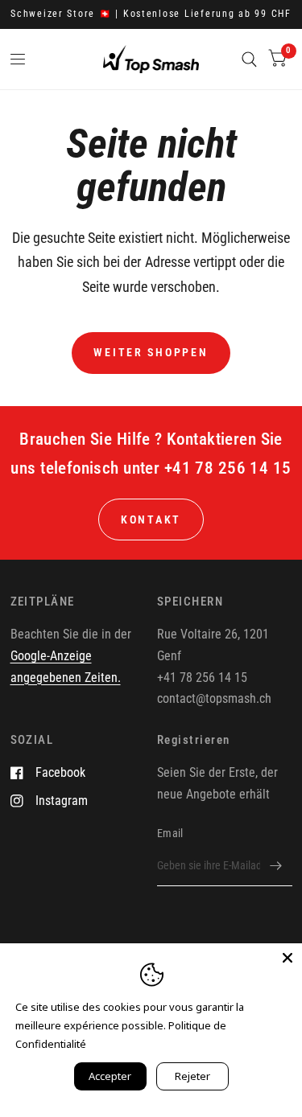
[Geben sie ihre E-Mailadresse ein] (276, 865)
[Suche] (249, 59)
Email (170, 833)
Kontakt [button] (151, 519)
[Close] (287, 958)
